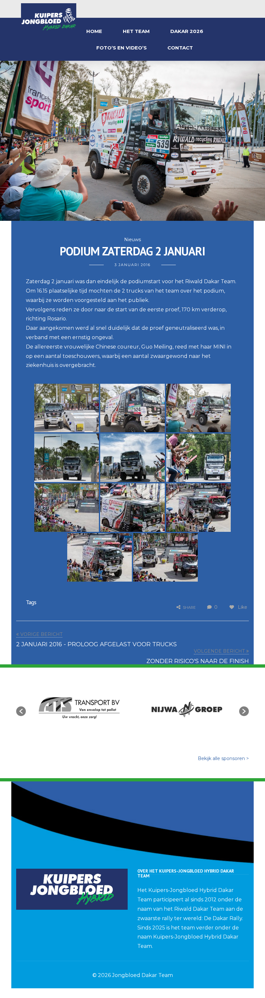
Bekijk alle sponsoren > (223, 758)
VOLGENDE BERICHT (219, 651)
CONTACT (180, 48)
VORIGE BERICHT (41, 634)
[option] (79, 708)
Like (242, 607)
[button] (21, 711)
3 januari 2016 (132, 265)
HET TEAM (136, 31)
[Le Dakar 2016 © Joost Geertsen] (66, 408)
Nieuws (132, 239)
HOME (94, 31)
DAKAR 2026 (186, 31)
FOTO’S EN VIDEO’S (121, 48)
